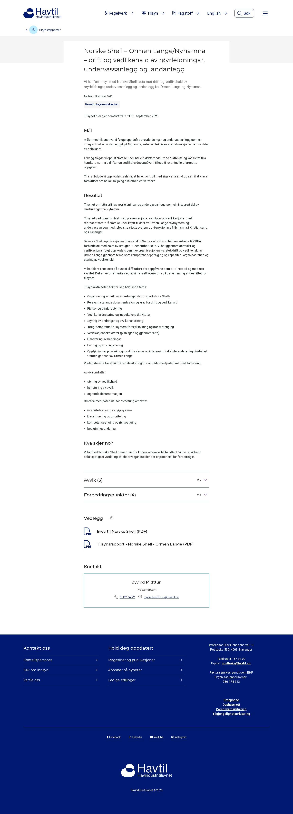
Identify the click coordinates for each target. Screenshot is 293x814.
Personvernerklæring (231, 709)
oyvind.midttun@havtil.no (161, 597)
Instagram (180, 737)
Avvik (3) (143, 480)
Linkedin (136, 737)
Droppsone (231, 700)
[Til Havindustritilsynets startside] (42, 13)
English (214, 13)
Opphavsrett (231, 704)
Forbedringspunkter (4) (143, 495)
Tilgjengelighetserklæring (231, 713)
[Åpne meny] (265, 13)
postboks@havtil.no (236, 663)
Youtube (158, 737)
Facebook (114, 737)
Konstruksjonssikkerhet (102, 104)
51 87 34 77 (127, 597)
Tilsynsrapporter (49, 30)
